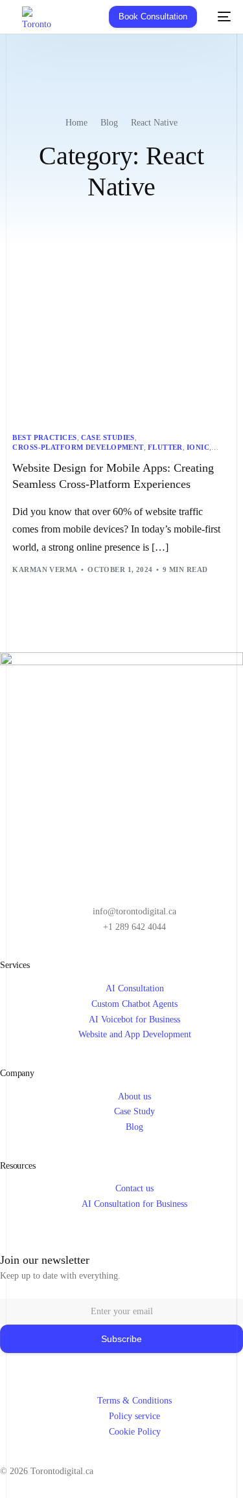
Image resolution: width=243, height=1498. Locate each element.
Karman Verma (44, 569)
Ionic (198, 447)
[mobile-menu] (220, 16)
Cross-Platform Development (77, 447)
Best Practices (44, 437)
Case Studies (108, 437)
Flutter (165, 447)
